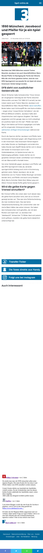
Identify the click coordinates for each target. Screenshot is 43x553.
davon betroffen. (35, 106)
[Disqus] (21, 500)
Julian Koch (5, 38)
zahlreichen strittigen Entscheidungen (16, 130)
